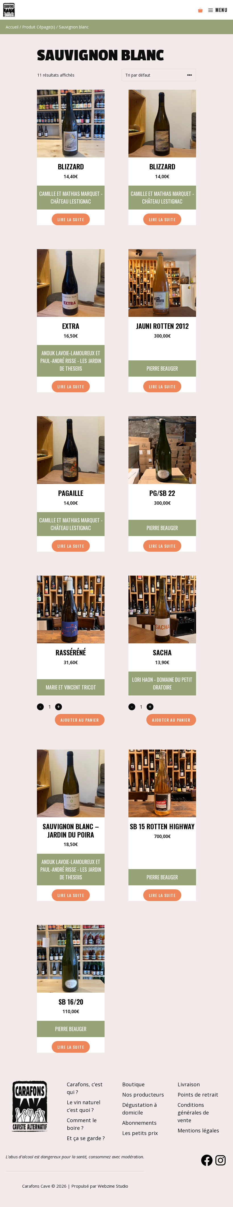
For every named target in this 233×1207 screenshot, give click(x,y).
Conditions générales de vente (193, 1112)
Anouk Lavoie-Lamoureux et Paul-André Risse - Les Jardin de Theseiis (70, 360)
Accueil (12, 27)
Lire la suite (70, 219)
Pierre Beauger (162, 368)
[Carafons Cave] (9, 10)
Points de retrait (198, 1094)
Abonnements (139, 1122)
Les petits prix (140, 1133)
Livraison (189, 1084)
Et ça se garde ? (86, 1138)
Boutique (133, 1084)
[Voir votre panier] (200, 10)
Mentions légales (198, 1130)
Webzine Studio (113, 1186)
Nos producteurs (143, 1094)
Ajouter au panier (80, 720)
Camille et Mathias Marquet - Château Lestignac (71, 197)
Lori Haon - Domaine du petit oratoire (162, 683)
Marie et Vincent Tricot (71, 687)
